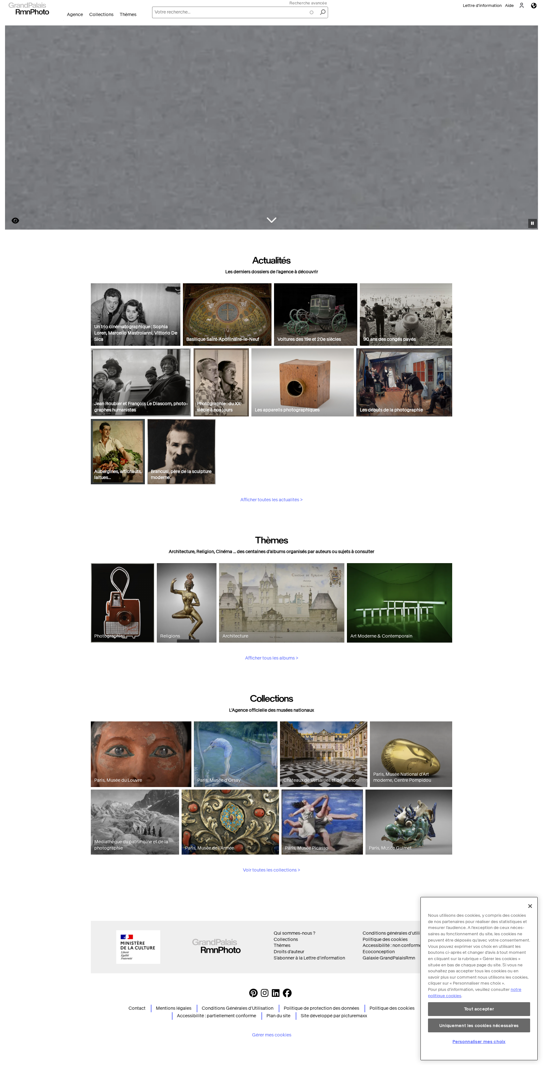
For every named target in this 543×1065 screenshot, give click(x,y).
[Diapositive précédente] (13, 128)
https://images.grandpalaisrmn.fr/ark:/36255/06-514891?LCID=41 (11, 220)
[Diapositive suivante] (530, 128)
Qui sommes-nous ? (294, 933)
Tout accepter (479, 1009)
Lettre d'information (482, 5)
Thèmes (128, 14)
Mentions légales (173, 1008)
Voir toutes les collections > (271, 870)
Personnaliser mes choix (478, 1042)
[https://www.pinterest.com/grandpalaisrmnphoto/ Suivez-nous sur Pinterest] (253, 994)
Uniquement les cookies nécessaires (479, 1025)
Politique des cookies (385, 939)
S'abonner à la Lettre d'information (309, 958)
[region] (479, 979)
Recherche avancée (308, 3)
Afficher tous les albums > (271, 658)
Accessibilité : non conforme (392, 945)
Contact (137, 1008)
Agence (75, 14)
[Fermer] (530, 906)
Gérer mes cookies (271, 1035)
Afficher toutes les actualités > (271, 499)
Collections (101, 14)
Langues (534, 5)
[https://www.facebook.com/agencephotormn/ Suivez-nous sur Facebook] (287, 994)
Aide (509, 5)
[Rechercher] (322, 12)
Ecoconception (379, 951)
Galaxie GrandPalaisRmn (389, 958)
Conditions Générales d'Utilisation (237, 1008)
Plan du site (278, 1015)
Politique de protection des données (321, 1008)
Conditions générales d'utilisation (398, 933)
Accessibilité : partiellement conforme (216, 1015)
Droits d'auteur (289, 951)
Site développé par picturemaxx (334, 1015)
